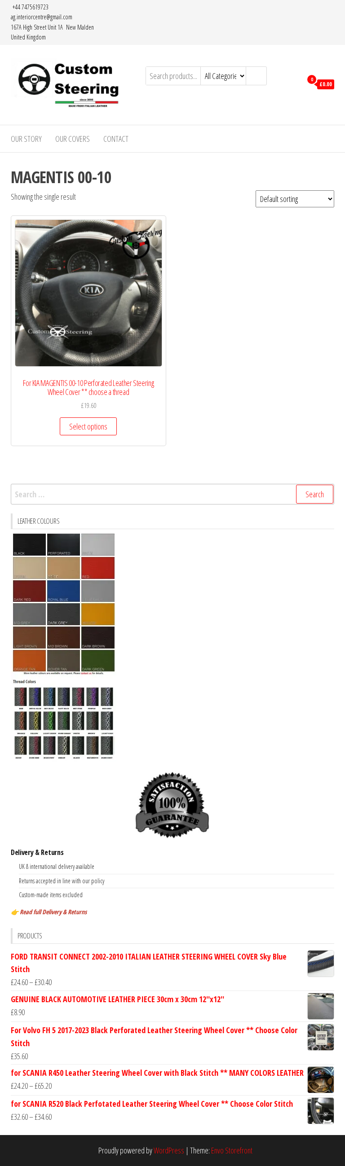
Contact (115, 138)
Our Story (26, 138)
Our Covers (72, 138)
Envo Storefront (231, 1150)
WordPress (169, 1150)
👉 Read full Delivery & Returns (49, 911)
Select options (88, 426)
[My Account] (293, 83)
